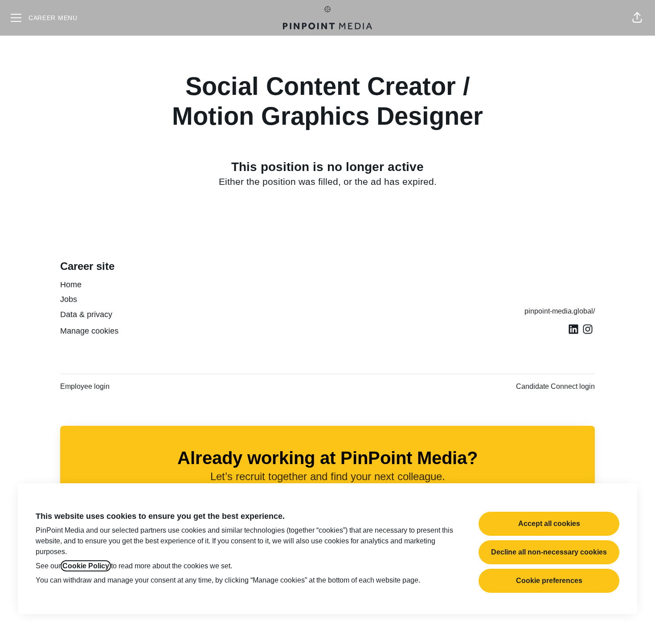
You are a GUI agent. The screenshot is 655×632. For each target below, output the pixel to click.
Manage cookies (89, 330)
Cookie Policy (85, 566)
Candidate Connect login (555, 386)
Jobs (68, 299)
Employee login (85, 386)
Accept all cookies (549, 523)
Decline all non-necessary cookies (549, 552)
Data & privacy (86, 314)
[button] (637, 17)
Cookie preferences (549, 580)
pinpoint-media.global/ (559, 311)
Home (71, 284)
